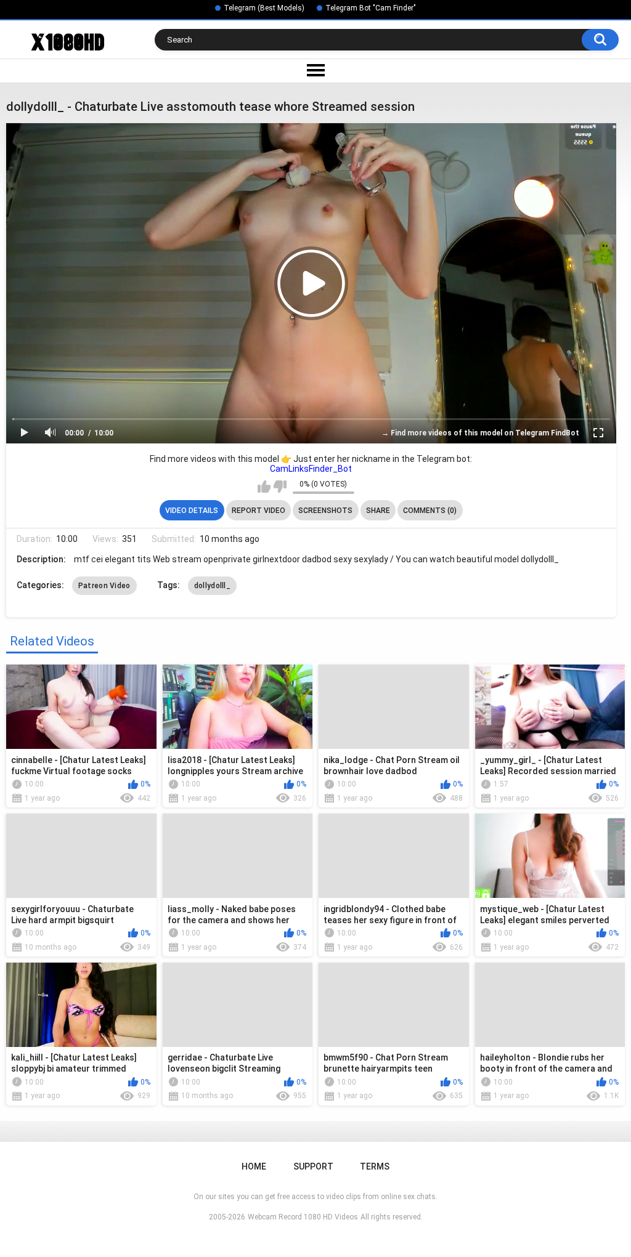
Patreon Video (104, 585)
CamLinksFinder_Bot (311, 469)
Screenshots (325, 510)
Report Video (258, 510)
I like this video (264, 486)
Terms (374, 1166)
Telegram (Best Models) (264, 8)
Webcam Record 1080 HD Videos (303, 1217)
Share (378, 510)
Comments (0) (430, 510)
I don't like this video (280, 486)
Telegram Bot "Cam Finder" (370, 8)
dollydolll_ (212, 585)
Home (254, 1166)
